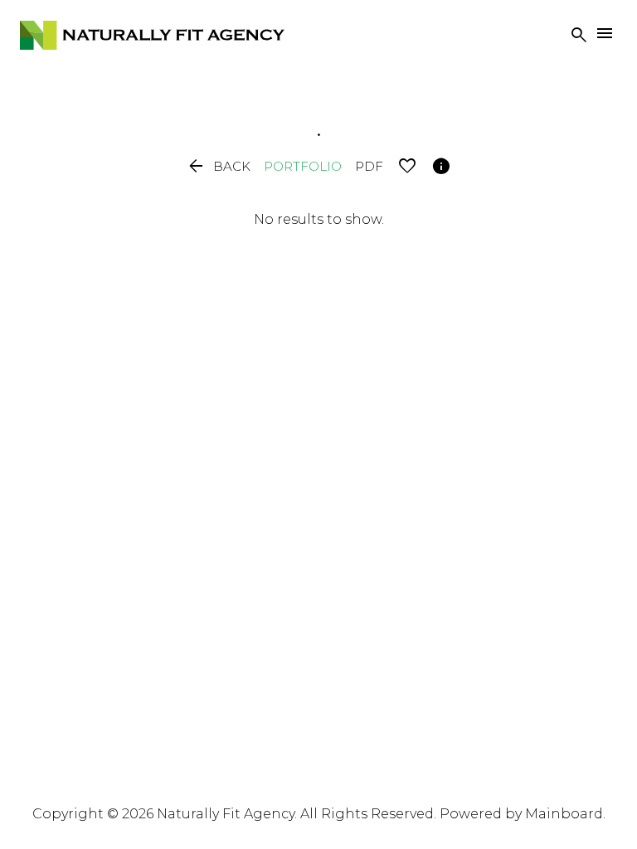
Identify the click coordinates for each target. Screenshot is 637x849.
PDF (369, 166)
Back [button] (218, 166)
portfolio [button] (303, 166)
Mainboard (564, 814)
